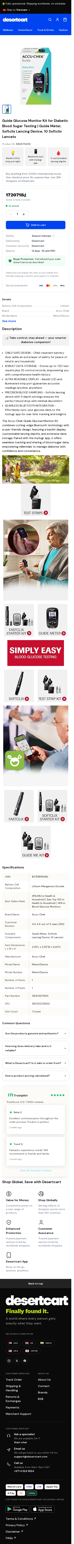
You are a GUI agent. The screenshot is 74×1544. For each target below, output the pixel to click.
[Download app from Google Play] (17, 1509)
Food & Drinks (46, 30)
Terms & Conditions (21, 1519)
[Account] (57, 20)
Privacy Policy (17, 1525)
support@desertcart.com (30, 1456)
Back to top (35, 1283)
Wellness (8, 30)
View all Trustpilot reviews (35, 1170)
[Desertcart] (15, 20)
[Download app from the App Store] (42, 1509)
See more (9, 321)
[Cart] (65, 20)
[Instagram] (9, 1361)
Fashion (63, 30)
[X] (17, 1361)
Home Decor (25, 30)
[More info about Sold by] (53, 235)
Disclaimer (14, 1531)
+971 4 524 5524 (24, 1471)
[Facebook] (25, 1361)
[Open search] (50, 20)
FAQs (11, 1538)
